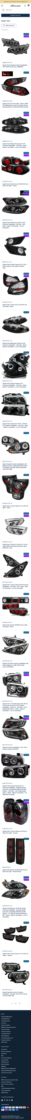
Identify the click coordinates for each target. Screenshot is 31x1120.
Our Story (3, 1023)
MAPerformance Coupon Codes (9, 1080)
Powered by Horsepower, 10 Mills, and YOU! (12, 1118)
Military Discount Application (8, 1068)
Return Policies (5, 1064)
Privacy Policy (4, 1060)
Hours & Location (5, 1025)
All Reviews (4, 1042)
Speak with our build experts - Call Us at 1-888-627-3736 (15, 1)
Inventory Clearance (6, 1082)
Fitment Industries (6, 1031)
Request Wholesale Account (8, 1070)
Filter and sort (10, 25)
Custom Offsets (5, 1029)
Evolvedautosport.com (7, 1038)
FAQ (2, 1055)
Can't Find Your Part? (6, 1072)
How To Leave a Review (7, 1084)
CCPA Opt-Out (5, 1062)
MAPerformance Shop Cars (8, 1027)
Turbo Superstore (5, 1090)
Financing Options (5, 1040)
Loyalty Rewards (5, 1021)
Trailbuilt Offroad (5, 1033)
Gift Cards (3, 1053)
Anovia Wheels (5, 1035)
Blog (2, 1086)
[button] (28, 5)
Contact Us (4, 1049)
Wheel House (4, 1092)
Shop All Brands (5, 1018)
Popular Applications (6, 1016)
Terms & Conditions (6, 1058)
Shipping (3, 1066)
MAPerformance (15, 1116)
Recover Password (6, 1051)
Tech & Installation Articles (8, 1088)
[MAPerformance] (15, 5)
